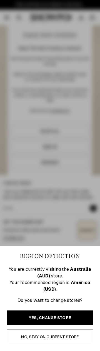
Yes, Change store (50, 317)
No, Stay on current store (50, 336)
